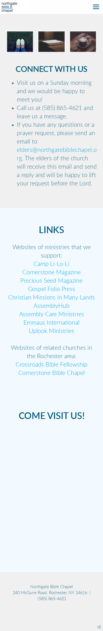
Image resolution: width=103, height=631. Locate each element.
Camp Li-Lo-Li (51, 264)
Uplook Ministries (51, 331)
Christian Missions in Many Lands (51, 298)
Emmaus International (51, 323)
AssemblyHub (51, 306)
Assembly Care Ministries (51, 314)
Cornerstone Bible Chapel (51, 373)
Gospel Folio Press (51, 289)
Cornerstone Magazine (51, 272)
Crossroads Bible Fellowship (51, 365)
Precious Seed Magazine (51, 281)
